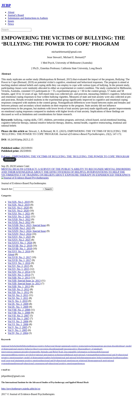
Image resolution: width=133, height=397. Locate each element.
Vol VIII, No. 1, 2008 (19, 312)
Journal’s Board (16, 15)
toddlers (13, 354)
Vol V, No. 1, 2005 (17, 330)
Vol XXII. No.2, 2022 (19, 222)
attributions (97, 354)
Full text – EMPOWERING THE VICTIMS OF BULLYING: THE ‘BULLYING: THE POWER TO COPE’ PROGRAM (65, 156)
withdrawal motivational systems (77, 354)
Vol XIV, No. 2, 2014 (19, 271)
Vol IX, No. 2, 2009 (18, 304)
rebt (20, 346)
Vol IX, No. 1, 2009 (18, 306)
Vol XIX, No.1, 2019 (19, 202)
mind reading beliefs (48, 357)
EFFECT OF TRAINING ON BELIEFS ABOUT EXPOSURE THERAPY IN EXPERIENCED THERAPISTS (71, 174)
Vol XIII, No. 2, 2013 (19, 277)
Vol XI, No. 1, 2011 (18, 298)
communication (19, 352)
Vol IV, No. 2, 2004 (18, 333)
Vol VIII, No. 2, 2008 (19, 309)
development (31, 352)
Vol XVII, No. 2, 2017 (19, 257)
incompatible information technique (81, 352)
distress (33, 346)
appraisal (66, 346)
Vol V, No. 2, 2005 (17, 327)
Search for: (6, 189)
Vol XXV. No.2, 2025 (19, 239)
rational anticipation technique (49, 354)
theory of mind (91, 349)
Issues (11, 21)
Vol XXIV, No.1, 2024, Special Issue (27, 231)
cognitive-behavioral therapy (49, 346)
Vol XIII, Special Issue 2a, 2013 (24, 280)
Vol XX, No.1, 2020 (18, 207)
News (11, 24)
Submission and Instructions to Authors (28, 18)
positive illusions (77, 349)
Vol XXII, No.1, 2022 (19, 219)
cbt (17, 346)
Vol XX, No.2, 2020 (18, 210)
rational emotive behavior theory (24, 349)
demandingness (15, 363)
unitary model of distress (28, 357)
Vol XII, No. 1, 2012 (18, 292)
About (11, 12)
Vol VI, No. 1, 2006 (18, 324)
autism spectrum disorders (108, 346)
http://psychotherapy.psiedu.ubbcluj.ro (20, 388)
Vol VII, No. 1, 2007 (18, 318)
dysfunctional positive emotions (61, 363)
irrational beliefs (8, 346)
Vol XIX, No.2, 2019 (19, 204)
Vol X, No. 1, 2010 (18, 301)
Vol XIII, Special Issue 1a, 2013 (24, 283)
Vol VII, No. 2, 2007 (18, 315)
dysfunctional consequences (34, 363)
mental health (113, 357)
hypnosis (66, 349)
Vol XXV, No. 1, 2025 (19, 237)
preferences (80, 363)
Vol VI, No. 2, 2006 (18, 321)
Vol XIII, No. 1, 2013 (19, 286)
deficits (100, 352)
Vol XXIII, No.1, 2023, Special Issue (27, 225)
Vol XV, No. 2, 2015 (18, 266)
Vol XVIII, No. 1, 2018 (20, 248)
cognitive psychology (26, 354)
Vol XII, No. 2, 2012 (18, 289)
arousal (122, 357)
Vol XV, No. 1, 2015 (18, 269)
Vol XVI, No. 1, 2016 (19, 263)
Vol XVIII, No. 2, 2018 (20, 245)
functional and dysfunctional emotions (58, 360)
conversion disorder (47, 349)
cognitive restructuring (80, 346)
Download (9, 159)
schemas (93, 346)
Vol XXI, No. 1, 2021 (19, 213)
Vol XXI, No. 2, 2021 (19, 216)
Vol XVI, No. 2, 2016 (19, 251)
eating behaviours (99, 357)
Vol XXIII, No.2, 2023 (19, 228)
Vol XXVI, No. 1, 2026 (20, 242)
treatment (87, 357)
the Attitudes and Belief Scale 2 (51, 352)
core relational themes (84, 360)
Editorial (26, 346)
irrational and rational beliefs (70, 357)
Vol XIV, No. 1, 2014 (19, 274)
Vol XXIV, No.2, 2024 (19, 234)
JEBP (6, 5)
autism (59, 349)
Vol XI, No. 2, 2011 (18, 295)
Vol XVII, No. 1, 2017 (19, 260)
